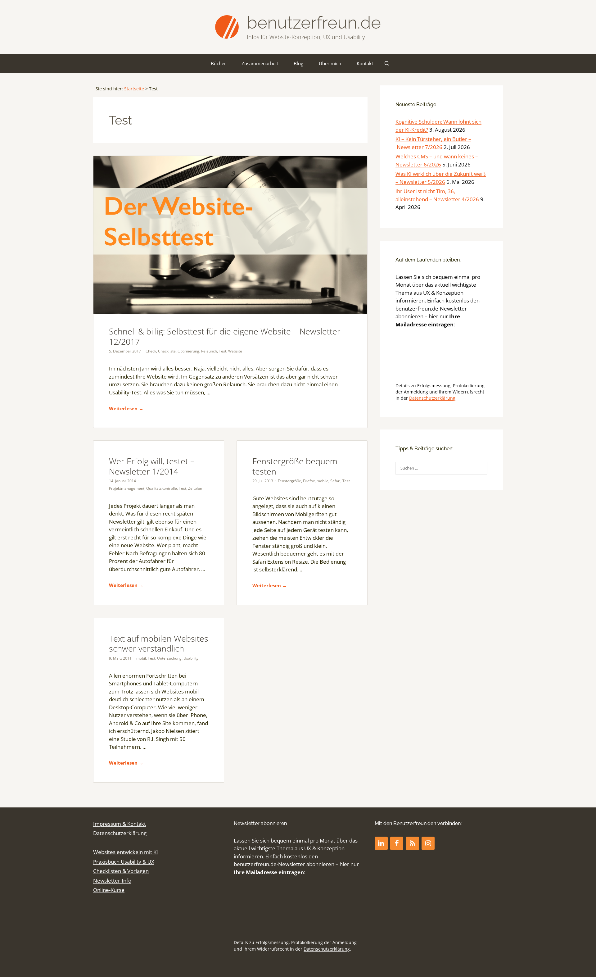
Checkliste (167, 351)
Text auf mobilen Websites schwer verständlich (158, 643)
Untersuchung (169, 658)
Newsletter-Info (112, 880)
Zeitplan (195, 488)
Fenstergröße (289, 481)
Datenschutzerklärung (432, 398)
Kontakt (365, 63)
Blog (298, 63)
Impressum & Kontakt (119, 823)
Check (151, 351)
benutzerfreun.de (314, 22)
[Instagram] (428, 843)
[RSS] (412, 843)
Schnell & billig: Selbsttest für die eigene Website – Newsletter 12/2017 (225, 336)
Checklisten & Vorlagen (121, 871)
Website (235, 351)
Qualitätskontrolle (161, 488)
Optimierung (188, 351)
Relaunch (209, 351)
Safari (335, 481)
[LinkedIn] (381, 843)
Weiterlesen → (126, 408)
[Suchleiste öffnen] (387, 63)
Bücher (218, 63)
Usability (190, 658)
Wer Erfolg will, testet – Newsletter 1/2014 (152, 466)
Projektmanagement (126, 488)
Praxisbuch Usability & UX (123, 861)
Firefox (309, 481)
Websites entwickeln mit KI (125, 852)
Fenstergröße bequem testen (294, 466)
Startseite (134, 89)
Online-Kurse (108, 889)
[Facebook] (396, 843)
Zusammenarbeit (260, 63)
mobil (141, 658)
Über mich (330, 63)
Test (222, 351)
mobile (322, 481)
